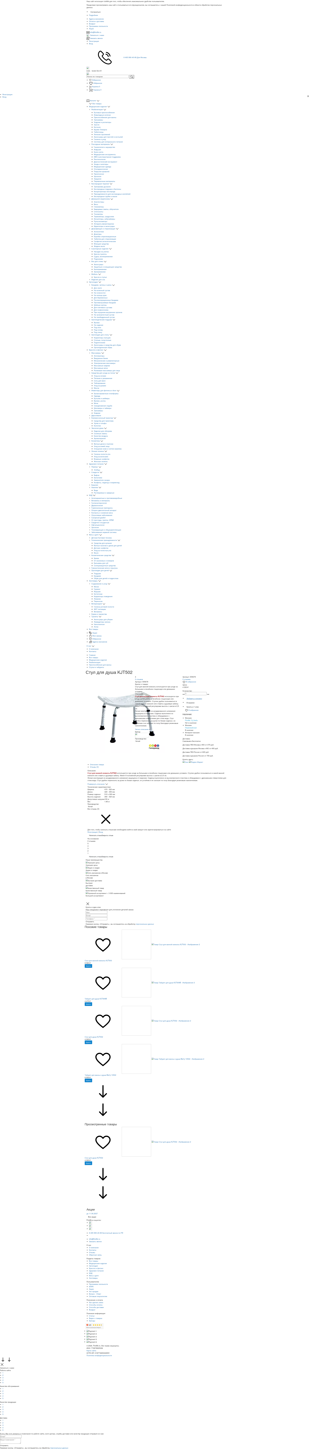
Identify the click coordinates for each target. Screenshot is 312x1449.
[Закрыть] (308, 96)
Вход (91, 43)
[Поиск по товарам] (108, 76)
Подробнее (93, 15)
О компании (94, 649)
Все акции (92, 1217)
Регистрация (94, 41)
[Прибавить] (208, 694)
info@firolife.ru (94, 1239)
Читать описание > (142, 729)
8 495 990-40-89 (106, 1233)
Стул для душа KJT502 (94, 1037)
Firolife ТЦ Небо (191, 720)
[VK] (90, 1222)
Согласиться (96, 12)
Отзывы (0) (94, 767)
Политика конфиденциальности (99, 1355)
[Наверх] (3, 1359)
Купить (88, 966)
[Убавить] (184, 694)
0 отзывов (139, 679)
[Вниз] (9, 1359)
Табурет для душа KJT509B (96, 998)
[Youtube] (90, 1228)
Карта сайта (91, 1350)
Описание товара (97, 764)
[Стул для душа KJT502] (156, 1069)
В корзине (191, 702)
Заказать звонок (95, 1241)
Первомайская (191, 727)
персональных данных (59, 1448)
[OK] (88, 73)
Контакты (92, 651)
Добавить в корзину (194, 698)
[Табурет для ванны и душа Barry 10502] (163, 986)
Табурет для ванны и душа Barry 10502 (100, 1075)
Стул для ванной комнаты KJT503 (98, 960)
